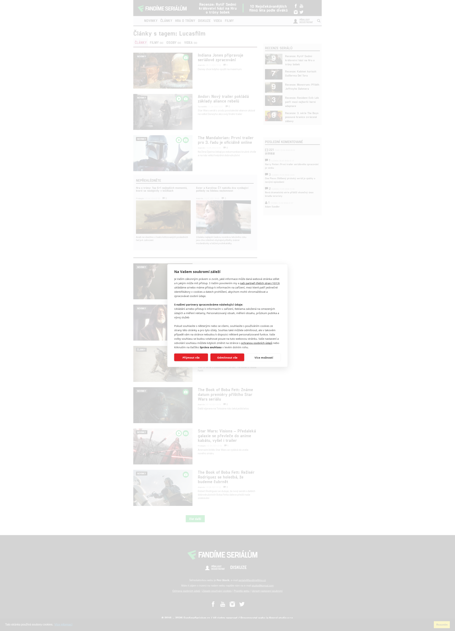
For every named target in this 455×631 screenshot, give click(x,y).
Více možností (264, 357)
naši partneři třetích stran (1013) (260, 283)
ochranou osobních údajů (256, 343)
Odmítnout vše (227, 357)
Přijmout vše (191, 357)
